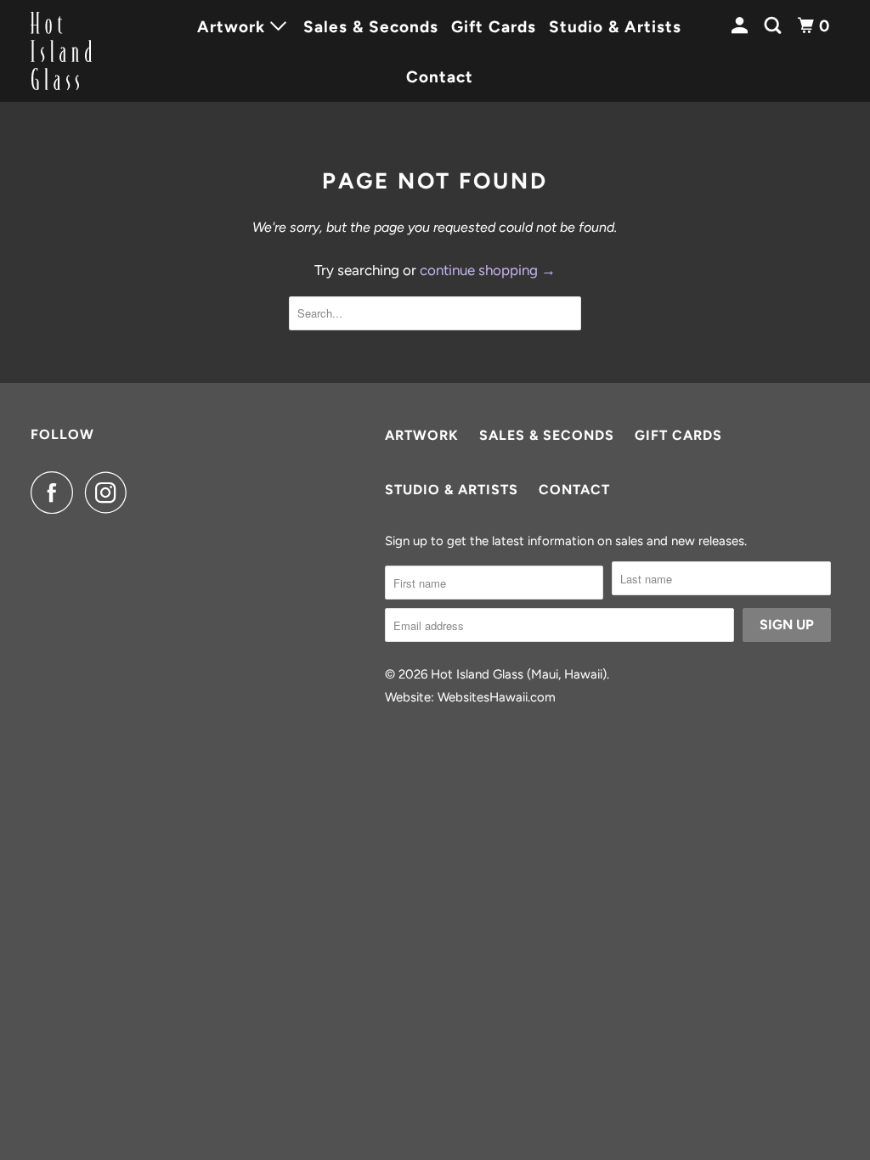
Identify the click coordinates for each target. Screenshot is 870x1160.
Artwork (422, 435)
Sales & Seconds (370, 27)
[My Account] (741, 25)
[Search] (774, 25)
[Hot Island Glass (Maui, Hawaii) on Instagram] (110, 492)
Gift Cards (493, 27)
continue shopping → (488, 270)
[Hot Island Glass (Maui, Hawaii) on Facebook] (56, 492)
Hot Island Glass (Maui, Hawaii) (519, 674)
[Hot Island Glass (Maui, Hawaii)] (91, 51)
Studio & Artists (615, 27)
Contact (439, 77)
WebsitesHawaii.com (497, 697)
